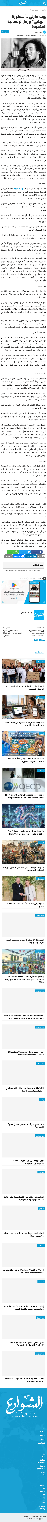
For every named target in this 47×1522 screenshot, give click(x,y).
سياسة (41, 1172)
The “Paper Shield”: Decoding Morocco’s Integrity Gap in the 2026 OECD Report (24, 796)
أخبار (43, 1427)
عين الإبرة (40, 1317)
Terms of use (43, 1500)
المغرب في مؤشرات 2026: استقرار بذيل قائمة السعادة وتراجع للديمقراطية (23, 1198)
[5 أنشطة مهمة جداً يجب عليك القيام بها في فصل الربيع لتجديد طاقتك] (23, 1073)
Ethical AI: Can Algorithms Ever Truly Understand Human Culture (26, 1053)
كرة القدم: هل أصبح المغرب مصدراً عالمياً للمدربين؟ (26, 1125)
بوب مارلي (32, 578)
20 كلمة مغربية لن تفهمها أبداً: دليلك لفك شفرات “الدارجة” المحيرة (25, 759)
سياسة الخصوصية (43, 1461)
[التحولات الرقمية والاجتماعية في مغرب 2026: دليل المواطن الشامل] (23, 707)
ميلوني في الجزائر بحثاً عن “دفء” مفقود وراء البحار (24, 904)
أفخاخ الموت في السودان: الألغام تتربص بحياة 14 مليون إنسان (24, 1234)
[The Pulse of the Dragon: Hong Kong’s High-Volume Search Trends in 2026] (23, 816)
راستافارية (24, 578)
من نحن (43, 1455)
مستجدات (40, 661)
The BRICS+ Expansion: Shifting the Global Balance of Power (23, 1379)
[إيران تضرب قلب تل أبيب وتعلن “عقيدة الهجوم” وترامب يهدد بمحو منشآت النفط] (23, 1291)
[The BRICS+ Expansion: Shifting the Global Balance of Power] (23, 1363)
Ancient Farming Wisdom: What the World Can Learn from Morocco (23, 1271)
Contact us (43, 1493)
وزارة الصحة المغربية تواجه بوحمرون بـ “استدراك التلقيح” (36, 633)
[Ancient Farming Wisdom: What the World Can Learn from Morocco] (23, 1255)
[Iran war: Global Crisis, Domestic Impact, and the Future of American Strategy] (23, 1000)
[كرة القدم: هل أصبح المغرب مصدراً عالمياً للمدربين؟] (23, 1109)
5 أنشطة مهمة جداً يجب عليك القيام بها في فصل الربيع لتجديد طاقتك (25, 1089)
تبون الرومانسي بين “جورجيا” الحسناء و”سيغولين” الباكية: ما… (28, 1161)
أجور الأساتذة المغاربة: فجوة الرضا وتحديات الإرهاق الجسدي (25, 687)
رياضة (42, 1099)
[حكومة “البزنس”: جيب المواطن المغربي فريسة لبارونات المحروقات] (23, 852)
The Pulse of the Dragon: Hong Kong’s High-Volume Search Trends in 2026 (26, 832)
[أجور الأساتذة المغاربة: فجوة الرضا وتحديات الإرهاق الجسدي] (23, 671)
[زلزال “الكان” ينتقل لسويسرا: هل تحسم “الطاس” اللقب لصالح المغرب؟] (23, 1327)
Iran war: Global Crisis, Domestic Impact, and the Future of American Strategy (24, 1016)
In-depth (40, 806)
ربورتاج (41, 1208)
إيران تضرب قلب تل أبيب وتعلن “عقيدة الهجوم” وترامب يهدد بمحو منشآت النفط (23, 1307)
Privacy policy (43, 1507)
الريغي (39, 578)
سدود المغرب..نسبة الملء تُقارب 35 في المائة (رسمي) (12, 633)
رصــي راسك (4, 31)
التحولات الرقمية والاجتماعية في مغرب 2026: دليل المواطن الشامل (24, 723)
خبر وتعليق (40, 1135)
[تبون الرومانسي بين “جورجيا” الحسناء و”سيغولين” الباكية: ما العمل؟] (23, 1145)
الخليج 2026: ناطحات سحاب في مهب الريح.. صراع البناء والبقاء (25, 941)
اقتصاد (41, 842)
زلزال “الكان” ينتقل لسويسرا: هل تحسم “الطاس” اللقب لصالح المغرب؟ (27, 1343)
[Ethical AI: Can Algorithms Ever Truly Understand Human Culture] (23, 1036)
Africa (41, 770)
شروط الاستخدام (43, 1467)
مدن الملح (40, 915)
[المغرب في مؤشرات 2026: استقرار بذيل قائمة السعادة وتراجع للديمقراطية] (23, 1181)
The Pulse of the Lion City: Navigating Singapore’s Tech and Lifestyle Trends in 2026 (24, 979)
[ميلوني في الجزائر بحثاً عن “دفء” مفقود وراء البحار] (23, 888)
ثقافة (42, 733)
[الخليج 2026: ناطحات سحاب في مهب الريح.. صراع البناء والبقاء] (23, 925)
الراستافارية (19, 188)
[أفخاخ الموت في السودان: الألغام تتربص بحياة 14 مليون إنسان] (23, 1218)
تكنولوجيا (43, 1442)
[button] (37, 552)
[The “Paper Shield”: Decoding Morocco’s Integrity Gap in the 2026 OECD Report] (23, 780)
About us (43, 1486)
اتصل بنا (43, 1473)
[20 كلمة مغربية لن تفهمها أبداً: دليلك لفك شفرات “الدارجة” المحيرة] (23, 743)
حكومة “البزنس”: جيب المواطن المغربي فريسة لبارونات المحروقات (23, 868)
